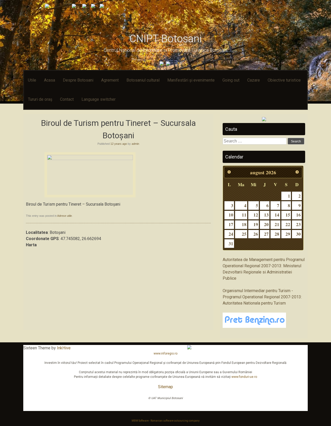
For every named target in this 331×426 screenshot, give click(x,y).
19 (255, 224)
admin (135, 143)
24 (231, 234)
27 (266, 234)
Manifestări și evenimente (191, 80)
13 (266, 215)
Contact (67, 99)
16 (298, 215)
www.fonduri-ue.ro (244, 377)
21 (277, 224)
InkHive (64, 347)
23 (298, 224)
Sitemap (165, 386)
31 (231, 243)
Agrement (110, 80)
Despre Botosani (78, 80)
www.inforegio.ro (165, 353)
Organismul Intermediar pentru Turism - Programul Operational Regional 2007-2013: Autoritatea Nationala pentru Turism (262, 297)
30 (298, 234)
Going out (230, 80)
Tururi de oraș (40, 99)
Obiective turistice (284, 80)
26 (255, 234)
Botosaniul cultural (143, 80)
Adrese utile (64, 215)
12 (255, 215)
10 (231, 215)
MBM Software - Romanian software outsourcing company (166, 420)
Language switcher (98, 99)
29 (287, 234)
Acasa (49, 80)
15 (287, 215)
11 (244, 215)
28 (277, 234)
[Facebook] (162, 64)
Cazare (253, 80)
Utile (32, 80)
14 (277, 215)
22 (287, 224)
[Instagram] (168, 64)
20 (266, 224)
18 (244, 224)
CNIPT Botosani (165, 39)
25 (244, 234)
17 (231, 224)
